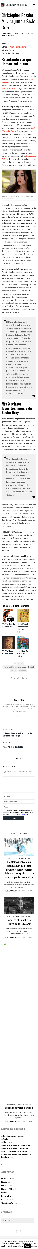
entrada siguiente (8, 743)
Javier (20, 663)
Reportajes (6, 1196)
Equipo (6, 1139)
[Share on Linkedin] (26, 678)
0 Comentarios (20, 858)
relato (13, 671)
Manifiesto (8, 1142)
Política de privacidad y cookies (16, 1145)
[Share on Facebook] (11, 678)
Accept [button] (27, 1246)
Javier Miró (7, 33)
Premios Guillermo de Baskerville (17, 1151)
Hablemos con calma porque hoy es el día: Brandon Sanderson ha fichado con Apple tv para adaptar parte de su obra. (19, 869)
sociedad (22, 671)
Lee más (34, 1246)
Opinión (4, 1192)
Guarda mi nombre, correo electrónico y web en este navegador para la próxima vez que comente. (18, 812)
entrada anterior (8, 729)
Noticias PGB (6, 1189)
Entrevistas (6, 1178)
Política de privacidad (20, 814)
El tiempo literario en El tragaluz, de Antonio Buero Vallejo (17, 734)
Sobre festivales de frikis (19, 1107)
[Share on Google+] (19, 678)
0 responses (10, 36)
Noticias (4, 1185)
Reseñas (5, 1199)
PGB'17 (31, 667)
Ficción (4, 1182)
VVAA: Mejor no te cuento (13, 746)
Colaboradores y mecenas (14, 1136)
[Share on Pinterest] (22, 678)
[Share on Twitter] (14, 678)
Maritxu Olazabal (24, 891)
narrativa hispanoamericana (14, 667)
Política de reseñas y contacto (16, 1148)
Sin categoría (25, 33)
